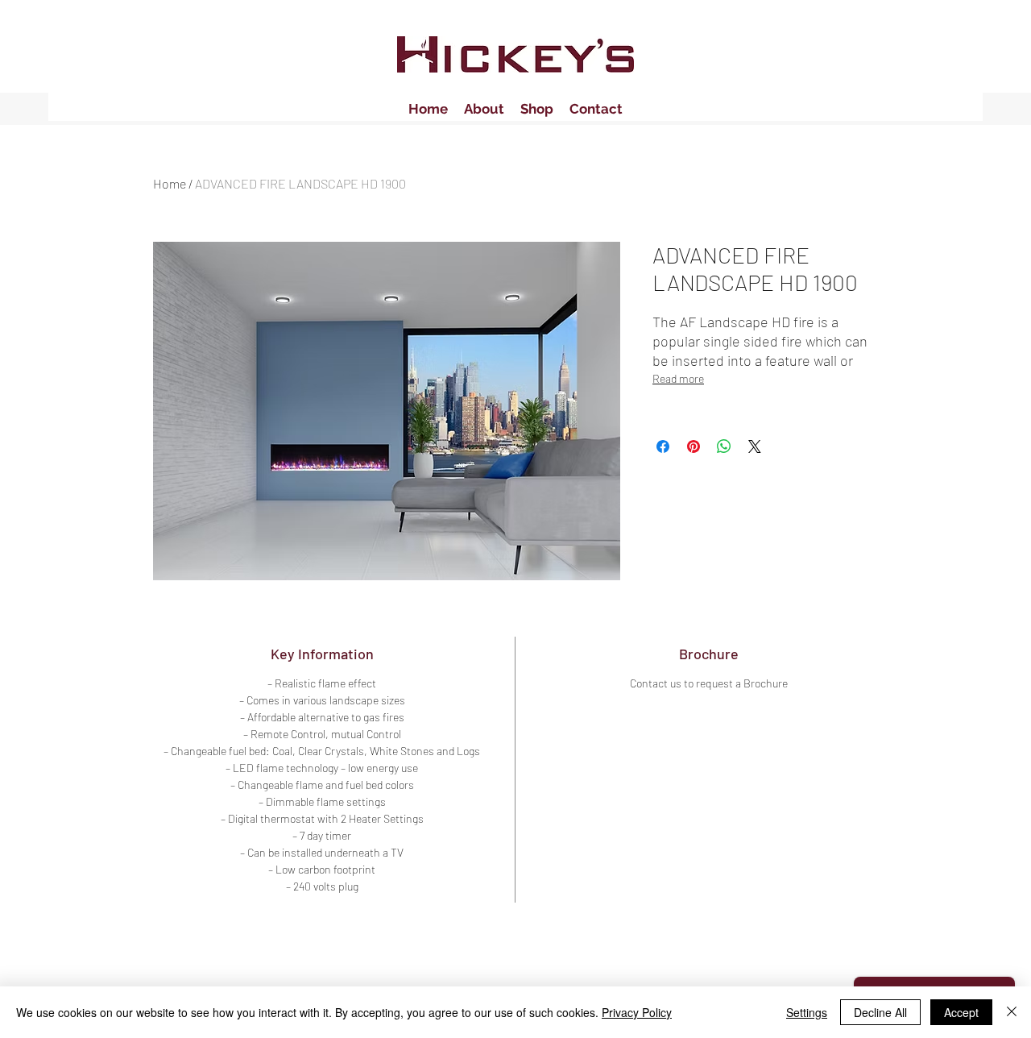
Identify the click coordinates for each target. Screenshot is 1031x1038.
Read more (678, 378)
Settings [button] (806, 1012)
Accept (961, 1012)
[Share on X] (754, 446)
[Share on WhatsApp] (724, 446)
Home (169, 183)
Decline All (880, 1012)
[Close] (1011, 1012)
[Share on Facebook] (663, 446)
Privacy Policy (637, 1012)
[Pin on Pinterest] (693, 446)
